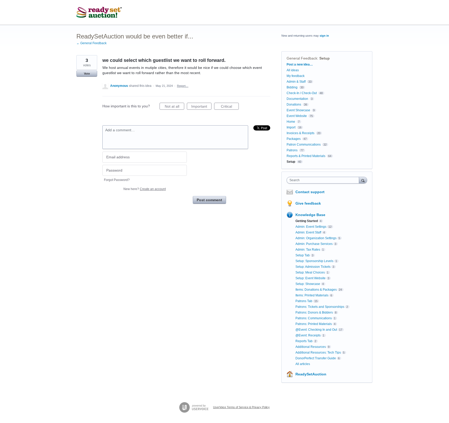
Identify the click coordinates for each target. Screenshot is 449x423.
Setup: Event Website (310, 278)
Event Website (297, 116)
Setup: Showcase (307, 284)
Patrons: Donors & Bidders (314, 312)
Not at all (174, 107)
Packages (294, 139)
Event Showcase (298, 110)
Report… (182, 85)
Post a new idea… (300, 64)
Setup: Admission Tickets (313, 267)
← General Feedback (91, 43)
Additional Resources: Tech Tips (318, 352)
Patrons (292, 150)
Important (201, 107)
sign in (324, 35)
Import (291, 127)
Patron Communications (304, 144)
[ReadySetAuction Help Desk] (99, 12)
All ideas (293, 70)
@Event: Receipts (308, 335)
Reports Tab (304, 341)
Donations (294, 104)
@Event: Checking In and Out (316, 329)
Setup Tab (302, 255)
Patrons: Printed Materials (313, 324)
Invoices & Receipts (300, 133)
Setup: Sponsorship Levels (314, 261)
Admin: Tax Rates (307, 249)
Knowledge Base (310, 215)
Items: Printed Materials (311, 295)
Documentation (297, 99)
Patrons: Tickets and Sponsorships (319, 307)
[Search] (363, 180)
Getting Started (306, 221)
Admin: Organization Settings (315, 238)
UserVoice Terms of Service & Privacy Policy (241, 407)
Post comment (209, 200)
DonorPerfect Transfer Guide (315, 358)
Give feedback (308, 203)
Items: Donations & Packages (316, 289)
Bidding (292, 87)
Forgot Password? (117, 180)
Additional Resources (310, 347)
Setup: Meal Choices (310, 272)
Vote (87, 73)
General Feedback (302, 58)
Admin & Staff (296, 81)
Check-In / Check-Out (302, 93)
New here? (144, 189)
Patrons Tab (303, 301)
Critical (230, 107)
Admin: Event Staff (308, 232)
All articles (302, 364)
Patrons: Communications (313, 318)
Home (291, 121)
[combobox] (324, 180)
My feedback (296, 76)
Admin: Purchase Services (314, 244)
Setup (324, 58)
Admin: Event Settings (310, 227)
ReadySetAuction (310, 374)
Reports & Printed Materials (306, 156)
